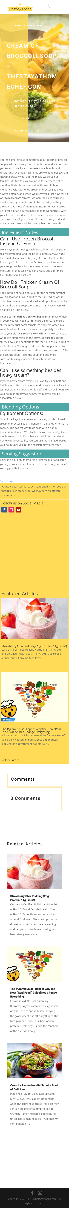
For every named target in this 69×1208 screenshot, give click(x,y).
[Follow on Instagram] (11, 509)
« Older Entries (10, 760)
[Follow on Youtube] (18, 509)
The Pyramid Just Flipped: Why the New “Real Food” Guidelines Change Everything (31, 730)
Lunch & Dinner (28, 25)
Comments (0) (27, 131)
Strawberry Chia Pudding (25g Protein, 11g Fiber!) (34, 646)
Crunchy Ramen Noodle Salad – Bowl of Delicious (34, 1087)
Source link (6, 481)
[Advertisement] (34, 553)
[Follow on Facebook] (4, 509)
